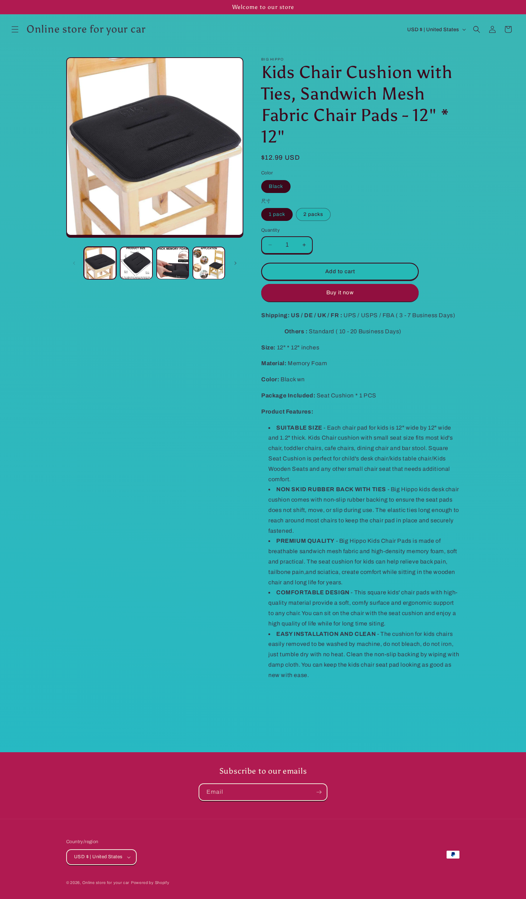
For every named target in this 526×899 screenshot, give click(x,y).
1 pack (277, 214)
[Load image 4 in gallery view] (209, 263)
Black (276, 186)
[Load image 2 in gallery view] (136, 263)
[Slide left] (74, 263)
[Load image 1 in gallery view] (100, 263)
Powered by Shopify (150, 882)
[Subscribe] (319, 792)
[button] (15, 29)
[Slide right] (235, 263)
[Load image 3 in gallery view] (172, 263)
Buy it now (340, 292)
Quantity (270, 230)
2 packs (313, 214)
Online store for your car (106, 882)
